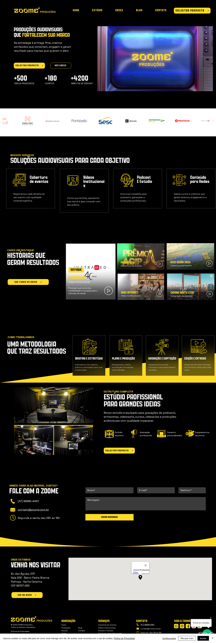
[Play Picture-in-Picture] (204, 87)
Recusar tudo (187, 638)
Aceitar (203, 638)
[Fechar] (212, 638)
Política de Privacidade (124, 638)
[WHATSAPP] (176, 626)
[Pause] (101, 87)
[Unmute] (106, 87)
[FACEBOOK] (188, 626)
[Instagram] (182, 626)
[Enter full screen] (209, 87)
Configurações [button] (169, 638)
